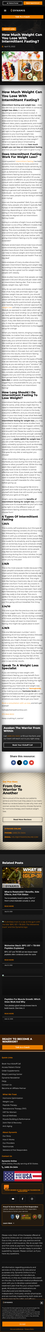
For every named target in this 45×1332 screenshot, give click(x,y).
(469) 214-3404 (13, 736)
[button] (42, 1303)
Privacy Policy (29, 1329)
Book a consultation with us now (16, 703)
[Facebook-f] (22, 1199)
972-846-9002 (8, 714)
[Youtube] (13, 1199)
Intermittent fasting (24, 161)
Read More (9, 906)
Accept (22, 1324)
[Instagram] (32, 1199)
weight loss (7, 307)
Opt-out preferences (16, 1329)
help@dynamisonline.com (25, 837)
